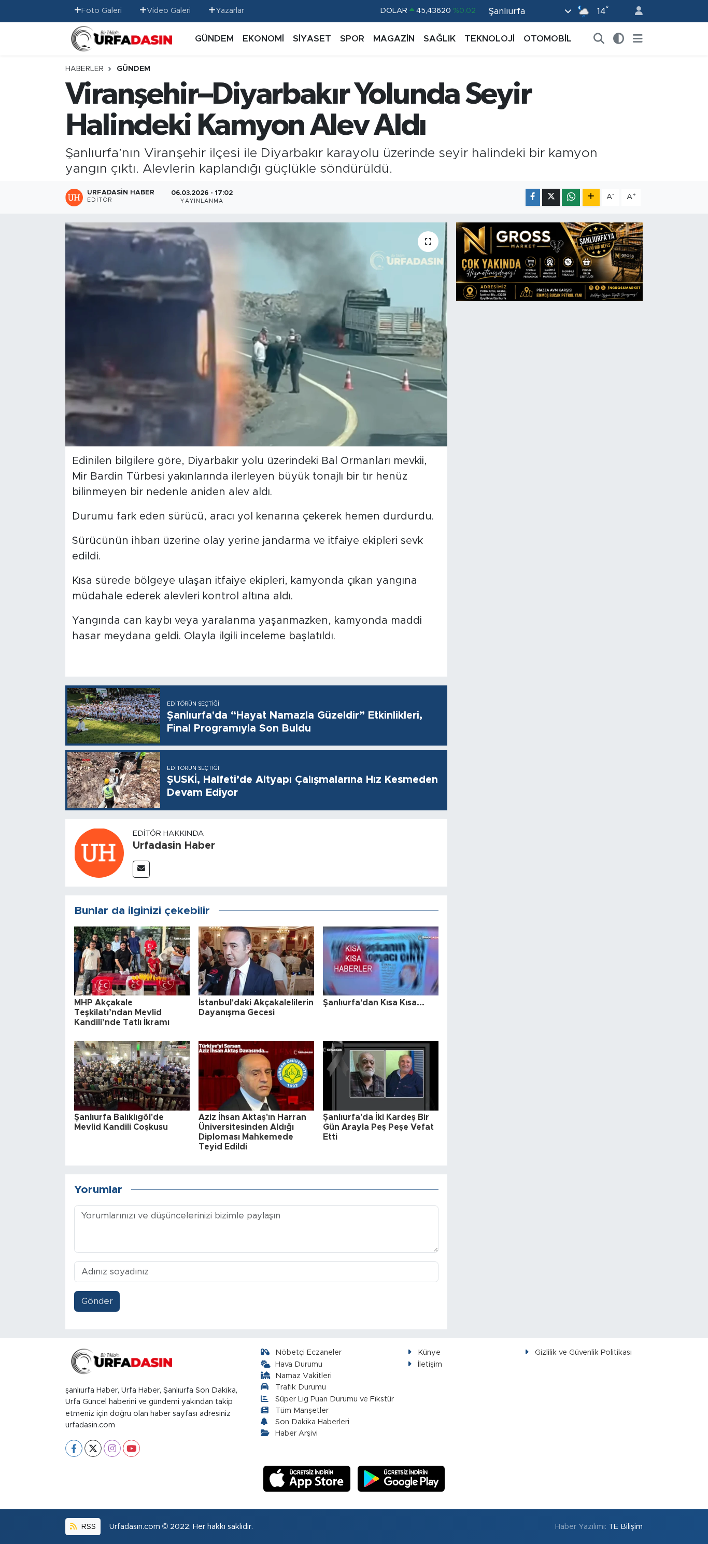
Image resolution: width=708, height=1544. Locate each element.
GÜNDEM (214, 38)
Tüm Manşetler (302, 1410)
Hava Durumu (298, 1364)
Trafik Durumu (300, 1387)
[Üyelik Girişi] (634, 11)
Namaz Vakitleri (303, 1376)
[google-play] (401, 1478)
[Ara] (599, 39)
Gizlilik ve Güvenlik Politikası (583, 1352)
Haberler (84, 69)
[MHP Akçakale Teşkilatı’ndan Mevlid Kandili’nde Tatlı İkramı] (132, 960)
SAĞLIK (439, 38)
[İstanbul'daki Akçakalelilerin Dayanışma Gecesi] (256, 960)
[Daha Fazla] (591, 197)
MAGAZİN (394, 38)
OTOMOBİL (547, 38)
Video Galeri (169, 11)
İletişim (430, 1364)
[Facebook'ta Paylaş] (533, 197)
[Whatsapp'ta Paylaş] (571, 197)
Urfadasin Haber (174, 845)
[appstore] (308, 1478)
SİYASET (312, 38)
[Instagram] (112, 1448)
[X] (93, 1448)
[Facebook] (73, 1448)
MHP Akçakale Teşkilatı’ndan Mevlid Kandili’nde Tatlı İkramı (121, 1013)
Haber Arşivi (296, 1433)
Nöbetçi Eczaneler (308, 1352)
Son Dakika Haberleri (312, 1422)
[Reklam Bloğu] (549, 261)
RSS (87, 1527)
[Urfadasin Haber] (99, 852)
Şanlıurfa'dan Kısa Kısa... (373, 1003)
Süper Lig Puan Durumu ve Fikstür (334, 1399)
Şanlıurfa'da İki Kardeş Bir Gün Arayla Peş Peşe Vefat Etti (378, 1127)
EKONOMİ (263, 38)
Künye (429, 1352)
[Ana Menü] (638, 39)
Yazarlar (230, 11)
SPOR (352, 38)
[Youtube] (131, 1448)
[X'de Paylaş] (551, 197)
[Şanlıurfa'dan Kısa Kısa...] (380, 960)
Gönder (97, 1301)
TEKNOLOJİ (489, 38)
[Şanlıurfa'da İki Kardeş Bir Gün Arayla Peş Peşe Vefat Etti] (380, 1075)
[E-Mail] (141, 869)
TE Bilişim (625, 1527)
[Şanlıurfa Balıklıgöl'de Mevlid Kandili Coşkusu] (132, 1075)
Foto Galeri (101, 11)
